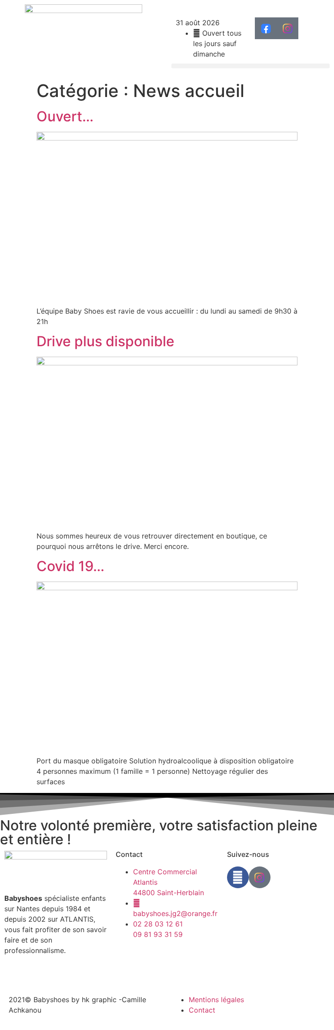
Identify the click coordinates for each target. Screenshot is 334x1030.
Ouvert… (65, 116)
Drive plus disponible (105, 341)
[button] (250, 66)
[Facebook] (238, 877)
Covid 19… (70, 566)
